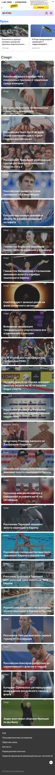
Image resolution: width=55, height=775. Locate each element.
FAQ (4, 733)
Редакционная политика (13, 751)
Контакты (6, 746)
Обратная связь (9, 742)
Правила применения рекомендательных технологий (27, 755)
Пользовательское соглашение (17, 737)
